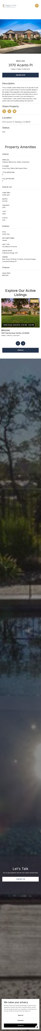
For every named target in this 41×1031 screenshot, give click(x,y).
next (23, 343)
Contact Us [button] (20, 879)
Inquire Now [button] (20, 75)
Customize (20, 1020)
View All (20, 350)
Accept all (20, 1025)
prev (18, 343)
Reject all (20, 1015)
